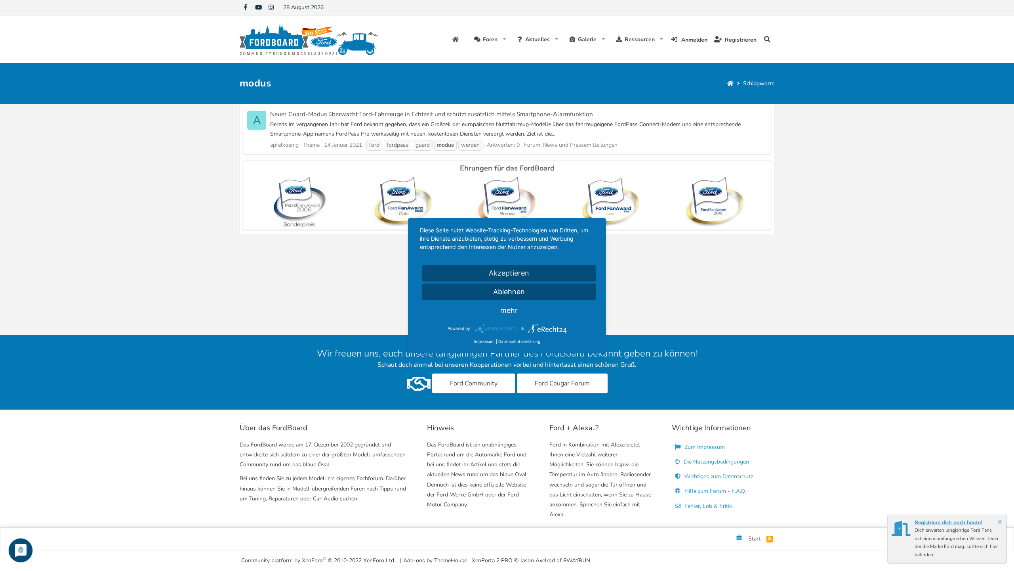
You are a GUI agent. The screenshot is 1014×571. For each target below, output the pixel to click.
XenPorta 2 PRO (492, 560)
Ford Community (473, 383)
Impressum (484, 341)
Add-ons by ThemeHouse (435, 560)
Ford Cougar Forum (562, 383)
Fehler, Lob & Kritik (707, 506)
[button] (504, 39)
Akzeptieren (509, 273)
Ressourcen (640, 39)
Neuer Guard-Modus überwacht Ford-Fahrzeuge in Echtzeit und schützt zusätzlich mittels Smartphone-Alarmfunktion (431, 114)
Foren (490, 39)
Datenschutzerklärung (519, 341)
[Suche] (767, 39)
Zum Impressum (704, 447)
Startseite (456, 39)
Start (754, 538)
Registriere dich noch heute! (948, 522)
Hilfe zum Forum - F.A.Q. (714, 491)
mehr (509, 310)
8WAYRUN (576, 560)
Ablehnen (509, 291)
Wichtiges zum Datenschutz (718, 476)
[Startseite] (730, 83)
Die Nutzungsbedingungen (715, 462)
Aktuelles (537, 39)
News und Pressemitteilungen (580, 145)
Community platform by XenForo (318, 560)
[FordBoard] (739, 538)
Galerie (587, 39)
